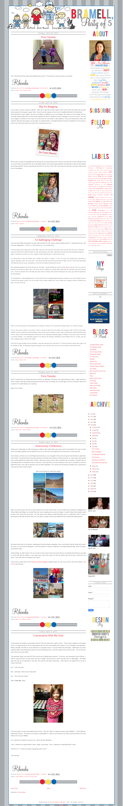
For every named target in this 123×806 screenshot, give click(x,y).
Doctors (96, 192)
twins (29, 90)
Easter (90, 195)
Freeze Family (94, 383)
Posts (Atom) (22, 792)
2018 (91, 414)
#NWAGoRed (109, 166)
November (95, 427)
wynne (95, 245)
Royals (99, 229)
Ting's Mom (93, 349)
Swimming (95, 235)
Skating (103, 231)
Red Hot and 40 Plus (95, 364)
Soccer (90, 233)
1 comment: (43, 221)
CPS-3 (94, 190)
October (94, 430)
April (93, 446)
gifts (102, 201)
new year (94, 218)
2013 (91, 475)
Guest (100, 203)
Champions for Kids (100, 184)
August (94, 435)
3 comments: (44, 357)
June (93, 441)
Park (98, 218)
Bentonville (95, 176)
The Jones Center (101, 237)
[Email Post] (50, 88)
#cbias (89, 166)
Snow (111, 231)
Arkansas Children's (103, 172)
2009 (91, 486)
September (95, 433)
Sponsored (101, 233)
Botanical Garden (105, 180)
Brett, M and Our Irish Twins (98, 371)
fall (111, 195)
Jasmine (68, 267)
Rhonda (90, 229)
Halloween (106, 203)
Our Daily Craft (94, 356)
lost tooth (90, 214)
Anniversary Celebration (48, 445)
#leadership (103, 166)
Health (21, 359)
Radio (102, 224)
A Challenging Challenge (48, 239)
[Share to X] (57, 88)
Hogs (102, 205)
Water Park (94, 243)
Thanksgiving (92, 237)
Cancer (107, 182)
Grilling (96, 203)
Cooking (105, 188)
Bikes (106, 176)
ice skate (110, 205)
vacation (28, 619)
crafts (97, 190)
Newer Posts (14, 788)
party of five (106, 218)
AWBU (94, 174)
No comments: (44, 88)
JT (93, 207)
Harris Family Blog (95, 385)
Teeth (103, 235)
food (111, 199)
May (93, 443)
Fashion (110, 197)
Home (48, 788)
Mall (98, 214)
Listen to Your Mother (102, 212)
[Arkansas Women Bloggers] (100, 287)
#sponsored (109, 168)
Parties (101, 218)
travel (104, 239)
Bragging (93, 182)
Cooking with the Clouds (96, 344)
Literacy (110, 212)
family (17, 90)
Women (99, 243)
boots (98, 180)
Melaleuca (105, 214)
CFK (111, 182)
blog (101, 178)
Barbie (102, 174)
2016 (91, 419)
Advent (110, 170)
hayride (90, 205)
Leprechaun (91, 212)
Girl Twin (31, 776)
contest (95, 186)
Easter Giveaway (98, 195)
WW (92, 245)
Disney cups (91, 192)
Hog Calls (98, 205)
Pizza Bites (107, 220)
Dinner (110, 190)
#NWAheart (90, 168)
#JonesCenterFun (96, 166)
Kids (20, 429)
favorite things (91, 199)
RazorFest (90, 227)
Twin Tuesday (48, 37)
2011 (91, 480)
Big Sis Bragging (48, 106)
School (22, 223)
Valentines (110, 241)
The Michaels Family (95, 347)
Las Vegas (22, 619)
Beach (90, 176)
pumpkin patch (97, 225)
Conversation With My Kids (48, 635)
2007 (91, 491)
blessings (98, 178)
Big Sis (17, 223)
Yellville (99, 245)
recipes (96, 227)
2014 (91, 425)
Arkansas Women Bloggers (39, 562)
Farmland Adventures (100, 197)
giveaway (90, 203)
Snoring (107, 231)
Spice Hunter (95, 233)
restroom (106, 226)
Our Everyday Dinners (96, 352)
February (94, 469)
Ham (111, 203)
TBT (100, 235)
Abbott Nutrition (104, 170)
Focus (108, 199)
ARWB (110, 172)
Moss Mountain (92, 216)
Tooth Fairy (94, 239)
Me (101, 214)
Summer (110, 233)
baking (98, 174)
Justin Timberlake (104, 207)
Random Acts (107, 224)
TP (97, 239)
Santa (102, 229)
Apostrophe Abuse (95, 390)
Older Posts (83, 788)
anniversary (90, 172)
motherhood (100, 216)
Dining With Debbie (95, 354)
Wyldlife (92, 359)
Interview (90, 207)
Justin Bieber (97, 207)
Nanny (90, 218)
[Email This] (53, 88)
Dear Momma (93, 395)
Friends (90, 201)
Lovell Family (94, 392)
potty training (108, 222)
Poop (99, 222)
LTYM (94, 214)
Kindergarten (101, 210)
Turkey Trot (109, 239)
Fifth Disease (103, 199)
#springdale (90, 170)
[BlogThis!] (55, 88)
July (93, 438)
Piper (103, 220)
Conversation (101, 186)
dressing (100, 192)
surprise (90, 235)
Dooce (91, 376)
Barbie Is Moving (108, 174)
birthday (110, 176)
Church (90, 186)
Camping (103, 182)
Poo (93, 222)
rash (111, 224)
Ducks (111, 192)
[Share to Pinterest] (60, 88)
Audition (90, 174)
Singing (98, 231)
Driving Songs (105, 192)
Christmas (109, 184)
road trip (95, 229)
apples (95, 172)
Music (110, 216)
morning (110, 214)
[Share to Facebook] (58, 88)
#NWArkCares (100, 168)
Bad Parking (93, 388)
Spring (105, 233)
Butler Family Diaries (96, 378)
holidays (106, 205)
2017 (91, 416)
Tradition (101, 239)
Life (25, 359)
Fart (107, 197)
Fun (94, 201)
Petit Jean (93, 220)
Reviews (110, 226)
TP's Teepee (93, 368)
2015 (91, 422)
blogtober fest (92, 180)
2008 (91, 489)
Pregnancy (90, 224)
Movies (106, 216)
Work (89, 245)
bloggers (105, 178)
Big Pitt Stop (93, 361)
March (94, 466)
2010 (91, 483)
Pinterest (99, 220)
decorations (102, 190)
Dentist (107, 190)
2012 (91, 478)
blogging (110, 178)
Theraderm (109, 237)
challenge (90, 184)
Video (89, 243)
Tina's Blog (93, 380)
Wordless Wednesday (106, 243)
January (94, 471)
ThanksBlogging (108, 235)
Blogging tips (61, 805)
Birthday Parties (91, 178)
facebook (106, 195)
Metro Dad (93, 373)
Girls (111, 201)
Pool (96, 222)
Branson (98, 182)
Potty (102, 222)
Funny (26, 776)
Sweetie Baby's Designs (57, 802)
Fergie (97, 199)
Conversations (19, 776)
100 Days (96, 170)
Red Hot (101, 226)
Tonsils (89, 239)
